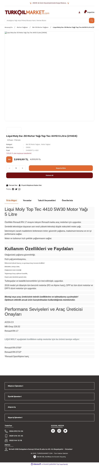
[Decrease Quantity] (9, 168)
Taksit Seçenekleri (47, 200)
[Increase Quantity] (22, 168)
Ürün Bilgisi (11, 200)
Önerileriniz (67, 200)
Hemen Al (49, 175)
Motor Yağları (45, 144)
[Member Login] (80, 12)
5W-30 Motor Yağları (33, 144)
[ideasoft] (36, 464)
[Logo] (27, 12)
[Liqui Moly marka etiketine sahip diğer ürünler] (14, 130)
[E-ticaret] (49, 464)
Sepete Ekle (61, 168)
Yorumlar (27, 200)
